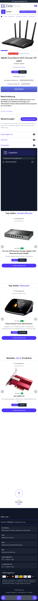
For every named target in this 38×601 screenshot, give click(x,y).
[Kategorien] (3, 597)
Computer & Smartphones (12, 158)
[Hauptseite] (15, 6)
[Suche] (19, 597)
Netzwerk (32, 16)
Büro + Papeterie (9, 16)
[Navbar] (35, 6)
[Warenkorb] (34, 597)
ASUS (23, 77)
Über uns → (5, 517)
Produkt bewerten (19, 67)
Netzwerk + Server (21, 16)
